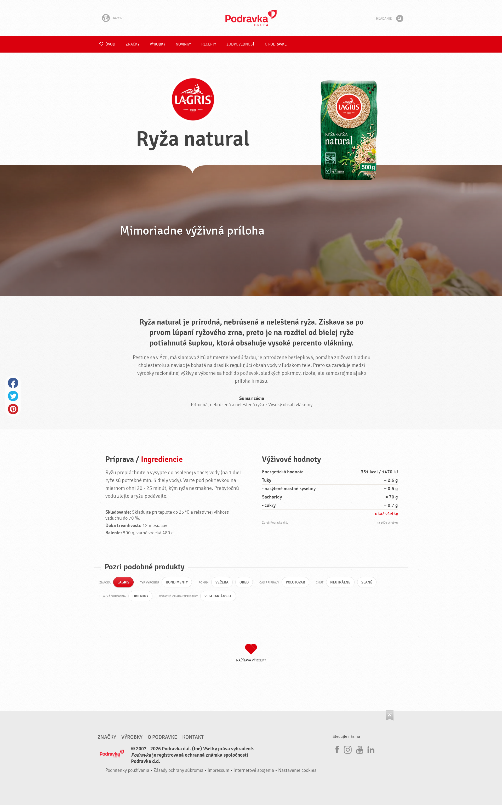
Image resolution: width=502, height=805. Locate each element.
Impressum (218, 770)
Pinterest (13, 409)
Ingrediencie (162, 459)
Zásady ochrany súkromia (178, 770)
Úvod (110, 44)
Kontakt (193, 737)
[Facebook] (336, 748)
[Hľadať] (399, 18)
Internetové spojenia (253, 770)
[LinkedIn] (370, 748)
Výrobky (157, 44)
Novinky (183, 44)
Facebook (13, 383)
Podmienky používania (127, 770)
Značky (132, 44)
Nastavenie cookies (297, 770)
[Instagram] (348, 748)
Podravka (251, 18)
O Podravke (276, 44)
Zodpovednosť (240, 44)
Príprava (119, 459)
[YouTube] (359, 748)
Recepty (208, 44)
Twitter (13, 396)
